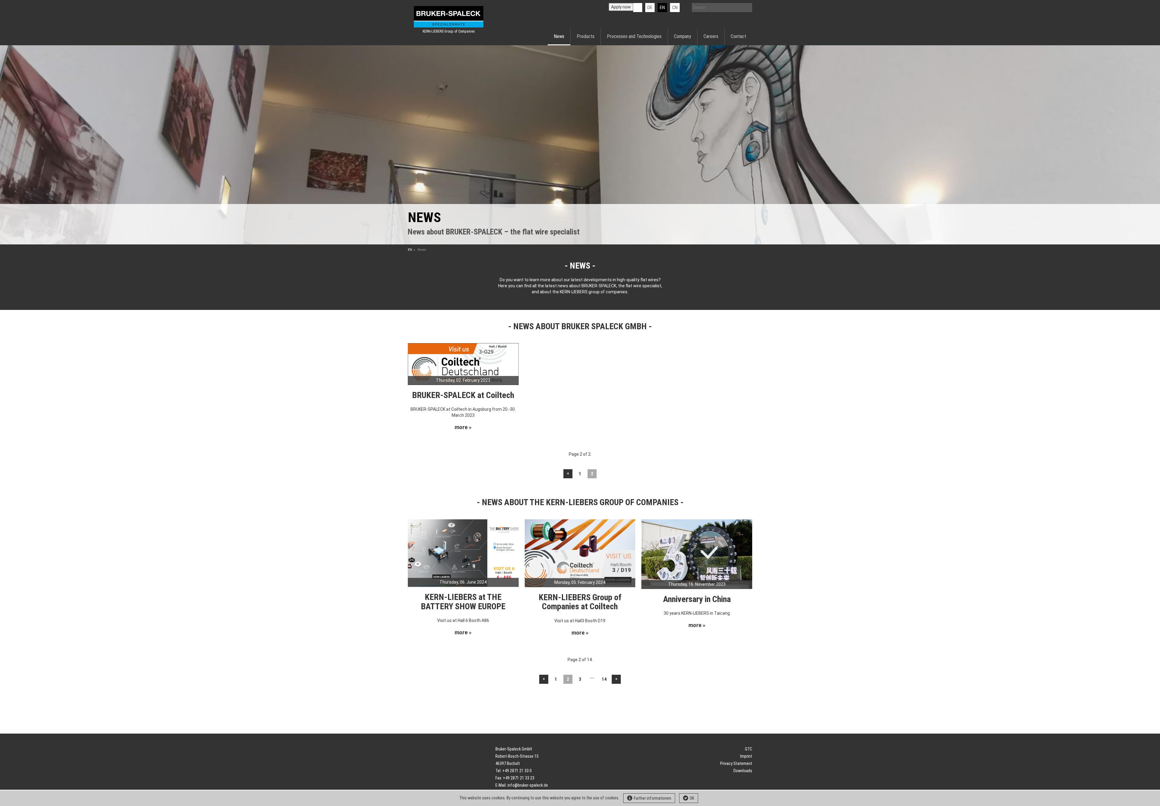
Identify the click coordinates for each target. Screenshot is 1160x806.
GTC (748, 749)
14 (604, 679)
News (559, 36)
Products (585, 36)
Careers (711, 36)
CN (675, 7)
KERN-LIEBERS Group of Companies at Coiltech (580, 602)
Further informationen (652, 798)
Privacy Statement (736, 763)
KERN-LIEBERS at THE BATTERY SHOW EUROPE (463, 601)
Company (682, 36)
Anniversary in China (697, 599)
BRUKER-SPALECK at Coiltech (463, 395)
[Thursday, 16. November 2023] (696, 553)
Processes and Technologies (634, 36)
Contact (738, 36)
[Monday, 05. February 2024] (580, 552)
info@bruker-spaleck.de (527, 785)
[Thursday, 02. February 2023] (463, 363)
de (649, 7)
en (662, 7)
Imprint (746, 756)
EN (410, 250)
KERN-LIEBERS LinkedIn (637, 7)
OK (692, 798)
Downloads (742, 770)
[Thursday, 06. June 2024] (463, 552)
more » (463, 427)
